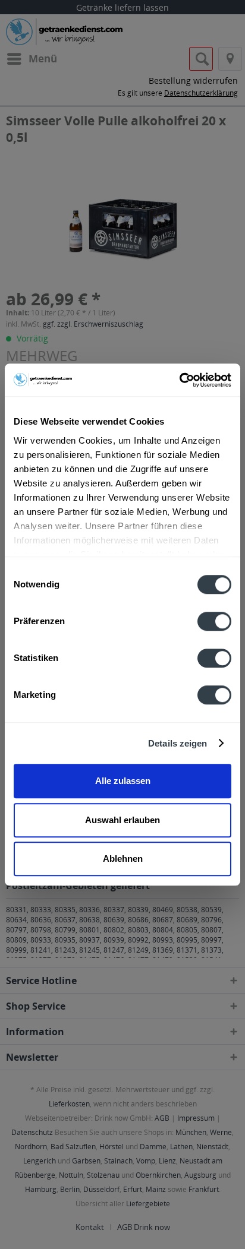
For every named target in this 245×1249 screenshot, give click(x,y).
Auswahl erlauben (122, 820)
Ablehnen (123, 858)
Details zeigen (177, 743)
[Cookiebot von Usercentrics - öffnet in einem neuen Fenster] (179, 380)
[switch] (214, 621)
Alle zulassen (122, 781)
